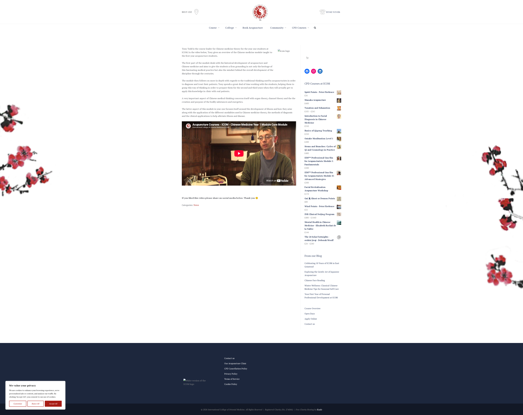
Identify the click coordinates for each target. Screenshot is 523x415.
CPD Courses (299, 27)
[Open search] (315, 27)
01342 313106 (333, 11)
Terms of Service (232, 379)
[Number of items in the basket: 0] (307, 58)
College (229, 27)
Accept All (53, 403)
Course (213, 27)
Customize (17, 403)
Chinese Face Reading (315, 280)
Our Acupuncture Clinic (235, 363)
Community (276, 27)
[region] (35, 395)
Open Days (310, 313)
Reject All (35, 403)
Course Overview (312, 308)
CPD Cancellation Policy (235, 368)
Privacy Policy (230, 373)
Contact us (310, 324)
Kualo (319, 409)
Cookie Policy (230, 384)
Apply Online (311, 318)
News (196, 205)
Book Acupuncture (253, 27)
